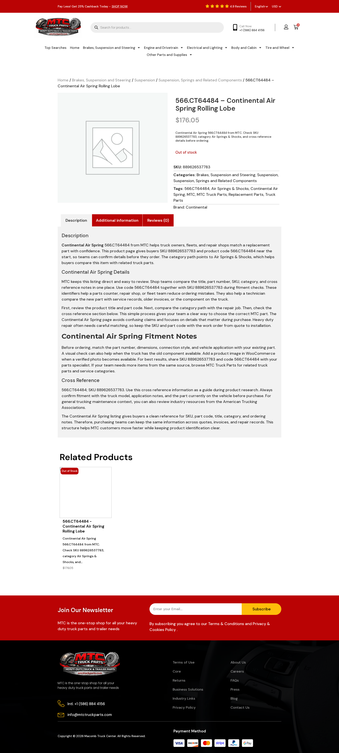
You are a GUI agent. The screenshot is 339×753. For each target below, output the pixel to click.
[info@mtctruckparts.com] (61, 714)
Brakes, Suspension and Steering (109, 48)
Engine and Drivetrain (161, 48)
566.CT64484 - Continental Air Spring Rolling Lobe (83, 526)
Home (74, 48)
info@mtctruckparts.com (89, 714)
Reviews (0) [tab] (158, 220)
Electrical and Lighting (204, 48)
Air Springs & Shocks (230, 188)
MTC (191, 194)
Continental (196, 207)
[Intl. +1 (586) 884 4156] (61, 703)
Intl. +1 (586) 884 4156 (86, 703)
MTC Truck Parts (212, 194)
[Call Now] (235, 27)
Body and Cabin (244, 48)
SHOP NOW (120, 6)
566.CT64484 (197, 188)
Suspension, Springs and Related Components (200, 80)
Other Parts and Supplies (167, 55)
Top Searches (56, 48)
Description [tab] (76, 220)
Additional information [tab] (117, 220)
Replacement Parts (246, 194)
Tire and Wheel (277, 48)
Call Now (245, 26)
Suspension (144, 80)
